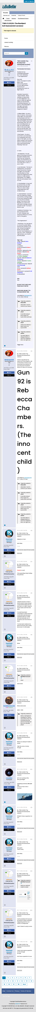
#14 (31, 910)
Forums (5, 13)
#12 (31, 839)
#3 (31, 530)
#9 (31, 733)
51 (13, 984)
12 (22, 981)
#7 (31, 665)
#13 (31, 871)
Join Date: (6, 77)
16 (9, 984)
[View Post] (21, 678)
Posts (6, 38)
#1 (31, 61)
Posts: (5, 79)
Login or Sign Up (29, 1)
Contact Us (10, 991)
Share (10, 82)
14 (31, 981)
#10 (31, 769)
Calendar (13, 15)
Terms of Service (26, 991)
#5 (31, 593)
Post (10, 85)
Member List (6, 15)
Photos (6, 46)
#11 (31, 807)
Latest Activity (8, 42)
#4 (31, 561)
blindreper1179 (27, 295)
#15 (31, 941)
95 (18, 984)
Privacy (17, 991)
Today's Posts (21, 15)
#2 (31, 351)
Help (3, 991)
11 (17, 981)
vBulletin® (17, 1003)
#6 (31, 634)
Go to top (6, 996)
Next (24, 984)
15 (4, 984)
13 (26, 981)
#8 (31, 697)
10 (13, 981)
